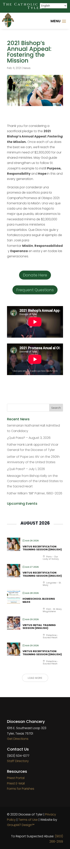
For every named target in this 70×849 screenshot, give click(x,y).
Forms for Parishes (20, 788)
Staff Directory (18, 761)
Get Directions (17, 739)
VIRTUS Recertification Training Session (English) (42, 548)
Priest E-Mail (16, 783)
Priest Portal (15, 778)
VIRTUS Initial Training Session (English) (39, 626)
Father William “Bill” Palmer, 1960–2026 (34, 493)
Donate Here (35, 275)
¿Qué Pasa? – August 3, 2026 (29, 438)
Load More (35, 678)
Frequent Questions (35, 290)
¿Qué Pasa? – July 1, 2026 (26, 469)
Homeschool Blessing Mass (39, 600)
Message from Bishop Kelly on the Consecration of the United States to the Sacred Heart (35, 481)
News (27, 68)
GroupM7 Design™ (20, 825)
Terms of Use (28, 819)
